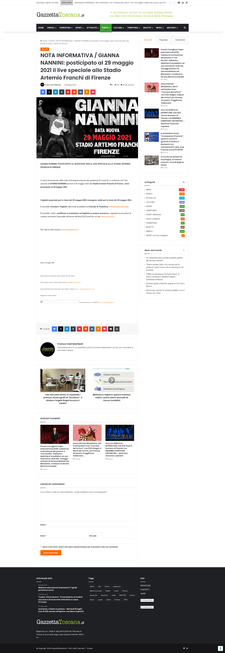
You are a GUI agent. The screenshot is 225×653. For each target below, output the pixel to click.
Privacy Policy (148, 600)
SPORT (79, 28)
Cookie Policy (148, 607)
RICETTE (147, 28)
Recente (148, 40)
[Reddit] (74, 92)
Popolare (164, 40)
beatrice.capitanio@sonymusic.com (84, 289)
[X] (49, 92)
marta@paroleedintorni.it (73, 282)
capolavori (117, 586)
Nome (43, 525)
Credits (90, 648)
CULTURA (118, 28)
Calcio (107, 586)
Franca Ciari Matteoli (53, 85)
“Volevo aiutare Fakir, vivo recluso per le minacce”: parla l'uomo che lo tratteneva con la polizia (165, 267)
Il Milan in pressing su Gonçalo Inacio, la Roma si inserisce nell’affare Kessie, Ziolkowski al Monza (162, 276)
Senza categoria (153, 219)
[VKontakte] (80, 92)
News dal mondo (153, 250)
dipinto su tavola (96, 591)
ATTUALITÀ (92, 28)
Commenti (180, 40)
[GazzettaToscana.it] (60, 15)
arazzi (92, 586)
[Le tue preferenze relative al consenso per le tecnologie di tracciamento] (220, 648)
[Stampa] (117, 329)
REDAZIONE (145, 586)
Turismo (117, 600)
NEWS (159, 28)
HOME (41, 28)
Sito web (92, 536)
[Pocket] (93, 92)
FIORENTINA (65, 28)
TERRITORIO (132, 28)
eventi (116, 591)
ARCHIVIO (171, 28)
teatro (108, 600)
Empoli (107, 591)
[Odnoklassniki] (86, 92)
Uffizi (126, 600)
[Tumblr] (61, 92)
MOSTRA (122, 595)
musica (132, 595)
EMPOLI (50, 28)
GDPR (142, 594)
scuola (100, 600)
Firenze (125, 591)
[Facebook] (43, 92)
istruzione (104, 595)
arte (99, 586)
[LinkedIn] (55, 92)
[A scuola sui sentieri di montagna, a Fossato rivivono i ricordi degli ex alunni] (152, 160)
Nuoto (92, 600)
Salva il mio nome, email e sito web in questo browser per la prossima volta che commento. (80, 547)
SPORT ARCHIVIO (153, 215)
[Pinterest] (68, 92)
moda (114, 595)
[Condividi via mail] (110, 329)
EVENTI (105, 28)
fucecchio (93, 595)
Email (43, 536)
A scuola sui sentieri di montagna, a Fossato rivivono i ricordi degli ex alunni (172, 160)
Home (44, 41)
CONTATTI (144, 590)
